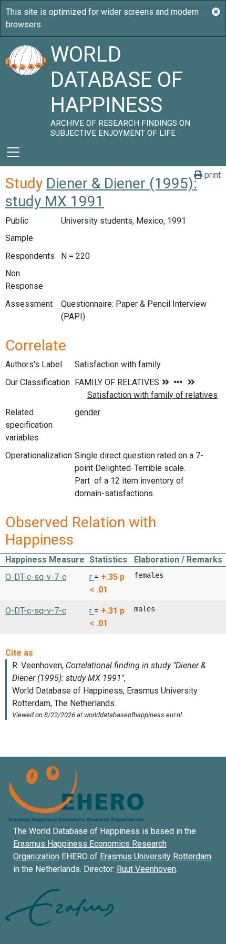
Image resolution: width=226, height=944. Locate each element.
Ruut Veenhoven (146, 869)
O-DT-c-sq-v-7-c (35, 577)
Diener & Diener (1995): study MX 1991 (101, 192)
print (211, 175)
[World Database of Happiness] (25, 87)
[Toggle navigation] (13, 152)
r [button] (91, 577)
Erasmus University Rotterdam (155, 856)
